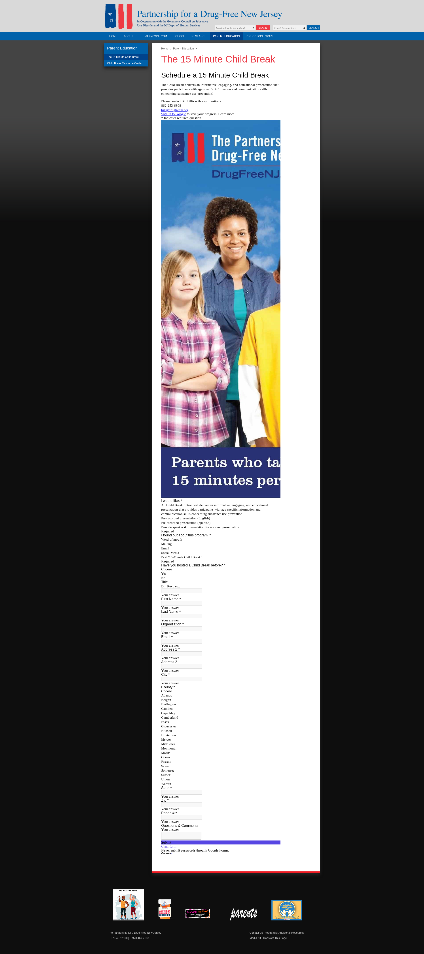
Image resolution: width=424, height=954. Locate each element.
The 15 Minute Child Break (123, 57)
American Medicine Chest (165, 909)
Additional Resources (291, 932)
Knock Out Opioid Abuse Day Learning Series (286, 910)
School (179, 36)
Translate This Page (275, 938)
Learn (263, 27)
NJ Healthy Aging (128, 904)
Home (113, 36)
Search (314, 27)
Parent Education (226, 36)
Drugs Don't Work (260, 36)
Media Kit (255, 938)
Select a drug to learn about (230, 27)
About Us (130, 36)
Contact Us (256, 932)
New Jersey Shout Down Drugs (201, 914)
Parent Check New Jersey (243, 914)
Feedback (271, 932)
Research (198, 36)
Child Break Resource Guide (124, 63)
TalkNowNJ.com (155, 36)
